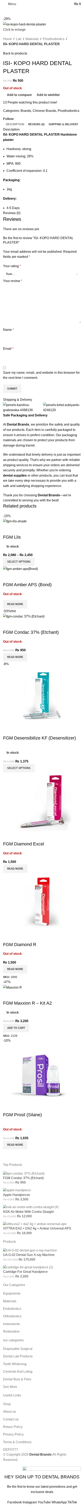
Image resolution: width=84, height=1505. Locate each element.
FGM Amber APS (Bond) (27, 584)
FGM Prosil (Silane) (22, 1114)
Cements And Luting (17, 1371)
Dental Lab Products (18, 1356)
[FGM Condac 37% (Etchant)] (23, 1173)
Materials (32, 39)
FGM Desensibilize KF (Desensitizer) (39, 738)
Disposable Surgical (17, 1348)
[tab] (15, 124)
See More (10, 1386)
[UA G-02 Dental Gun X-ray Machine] (30, 1250)
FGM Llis (12, 537)
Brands (26, 110)
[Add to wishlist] (30, 529)
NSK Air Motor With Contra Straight (28, 1211)
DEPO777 (10, 1449)
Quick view (19, 529)
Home (7, 39)
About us (9, 1411)
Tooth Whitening (15, 1364)
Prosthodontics (53, 39)
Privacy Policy (13, 1434)
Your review (12, 281)
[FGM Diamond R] (42, 902)
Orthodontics (12, 1316)
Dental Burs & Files (17, 1379)
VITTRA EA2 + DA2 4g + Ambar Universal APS (37, 1228)
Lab (18, 39)
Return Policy (13, 1427)
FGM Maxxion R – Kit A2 (27, 1003)
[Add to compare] (8, 529)
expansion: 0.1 (36, 170)
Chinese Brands (44, 110)
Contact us (11, 1419)
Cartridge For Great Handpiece (25, 1271)
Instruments (11, 1324)
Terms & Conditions (17, 1442)
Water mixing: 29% (20, 156)
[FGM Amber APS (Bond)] (20, 568)
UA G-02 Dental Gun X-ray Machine (29, 1255)
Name (8, 329)
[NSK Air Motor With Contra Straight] (31, 1207)
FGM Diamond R (19, 944)
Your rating (12, 266)
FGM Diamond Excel (23, 843)
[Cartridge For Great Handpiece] (28, 1267)
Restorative (11, 1331)
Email (8, 348)
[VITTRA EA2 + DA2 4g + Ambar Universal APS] (34, 1223)
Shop (7, 1404)
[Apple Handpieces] (17, 1190)
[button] (16, 1028)
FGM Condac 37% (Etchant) (31, 632)
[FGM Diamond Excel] (42, 801)
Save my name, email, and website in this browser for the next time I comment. (41, 375)
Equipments (11, 1293)
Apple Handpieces (16, 1195)
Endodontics (12, 1308)
